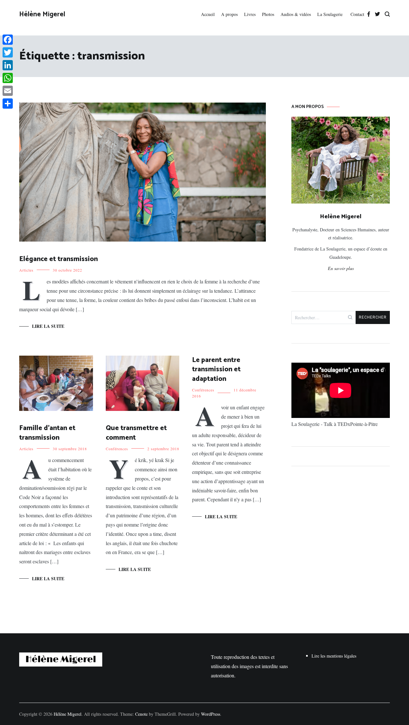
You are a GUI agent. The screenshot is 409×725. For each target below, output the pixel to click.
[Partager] (7, 103)
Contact (357, 14)
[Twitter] (7, 52)
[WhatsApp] (7, 78)
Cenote (141, 714)
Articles (26, 270)
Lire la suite (48, 326)
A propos (229, 14)
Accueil (208, 14)
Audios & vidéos (296, 14)
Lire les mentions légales (334, 656)
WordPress (210, 714)
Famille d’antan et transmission (47, 433)
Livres (250, 14)
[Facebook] (7, 39)
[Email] (7, 90)
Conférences (117, 448)
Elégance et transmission (58, 259)
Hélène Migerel (42, 14)
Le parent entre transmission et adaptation (216, 369)
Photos (268, 14)
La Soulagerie (330, 14)
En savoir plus (341, 268)
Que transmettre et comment (136, 433)
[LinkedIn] (7, 65)
